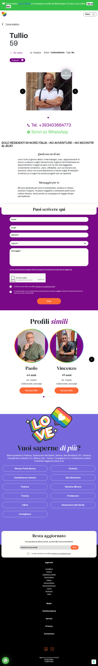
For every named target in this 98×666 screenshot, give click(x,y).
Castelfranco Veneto (25, 477)
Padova (25, 487)
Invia (49, 301)
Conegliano (25, 514)
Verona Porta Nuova (25, 468)
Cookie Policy (49, 661)
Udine (25, 505)
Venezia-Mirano (73, 487)
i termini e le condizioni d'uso (45, 286)
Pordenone (73, 496)
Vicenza (73, 468)
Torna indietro (12, 24)
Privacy (49, 626)
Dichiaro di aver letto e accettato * (34, 286)
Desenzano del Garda (73, 505)
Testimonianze (49, 611)
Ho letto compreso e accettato (51, 553)
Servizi (49, 619)
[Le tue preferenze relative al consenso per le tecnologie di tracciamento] (94, 662)
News (49, 603)
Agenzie (49, 562)
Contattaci (49, 634)
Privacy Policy (49, 659)
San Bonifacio (73, 477)
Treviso (25, 496)
